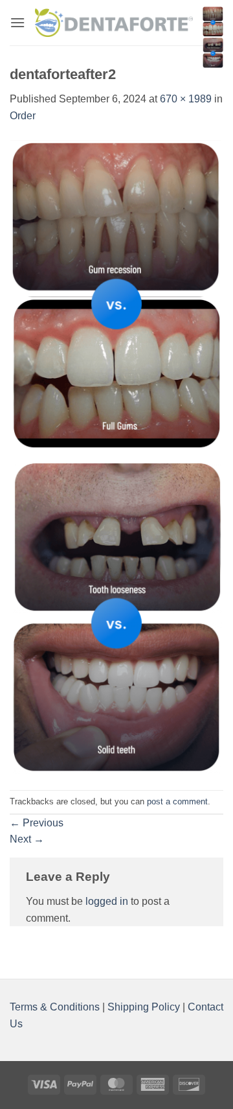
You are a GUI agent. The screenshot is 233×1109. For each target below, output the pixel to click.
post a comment (177, 801)
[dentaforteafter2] (116, 456)
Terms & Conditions (56, 1006)
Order (23, 115)
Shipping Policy (143, 1006)
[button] (17, 22)
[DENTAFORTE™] (114, 22)
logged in (106, 901)
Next (27, 839)
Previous (36, 822)
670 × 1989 (186, 98)
